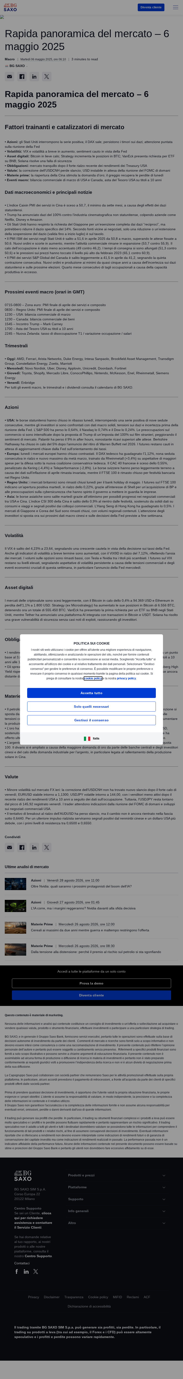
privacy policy (136, 678)
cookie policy (102, 678)
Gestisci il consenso (91, 720)
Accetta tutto (91, 693)
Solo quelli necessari (91, 706)
